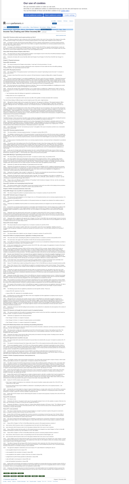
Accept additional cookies (33, 15)
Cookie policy (49, 481)
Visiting (48, 27)
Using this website (33, 481)
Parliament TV (55, 29)
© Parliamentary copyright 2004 (10, 479)
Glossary (9, 481)
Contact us (14, 481)
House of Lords (16, 29)
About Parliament (34, 27)
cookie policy (65, 11)
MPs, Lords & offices (24, 27)
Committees (37, 29)
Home (5, 27)
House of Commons (8, 29)
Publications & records (46, 29)
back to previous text (61, 35)
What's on (23, 29)
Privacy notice (44, 481)
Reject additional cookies (53, 15)
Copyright (39, 481)
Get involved (43, 27)
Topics (64, 29)
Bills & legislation (30, 29)
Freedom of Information (21, 481)
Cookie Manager (55, 481)
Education (53, 27)
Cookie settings (69, 15)
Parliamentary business (13, 27)
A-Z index (4, 481)
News (60, 29)
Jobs (28, 481)
